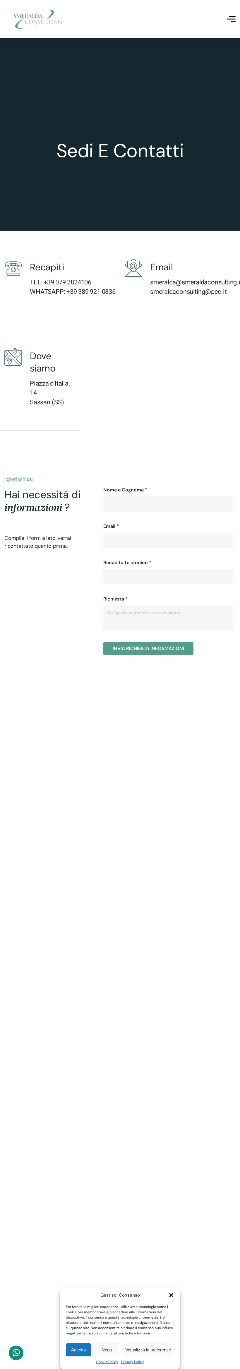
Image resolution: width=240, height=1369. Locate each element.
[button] (171, 1295)
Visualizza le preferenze (148, 1349)
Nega (107, 1349)
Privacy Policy (132, 1362)
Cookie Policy (107, 1362)
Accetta (78, 1349)
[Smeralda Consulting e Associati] (38, 19)
